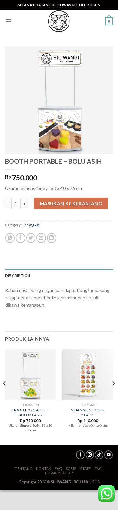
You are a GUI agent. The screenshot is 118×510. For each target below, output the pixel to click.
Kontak (43, 468)
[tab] (59, 275)
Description (17, 275)
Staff (85, 468)
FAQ (58, 468)
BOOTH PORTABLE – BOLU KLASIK (30, 412)
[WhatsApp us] (106, 493)
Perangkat (31, 225)
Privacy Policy (59, 473)
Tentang (23, 468)
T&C (98, 468)
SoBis (71, 468)
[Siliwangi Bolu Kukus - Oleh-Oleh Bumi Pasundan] (59, 21)
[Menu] (8, 21)
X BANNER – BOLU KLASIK (87, 412)
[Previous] (4, 396)
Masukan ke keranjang (71, 203)
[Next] (113, 396)
